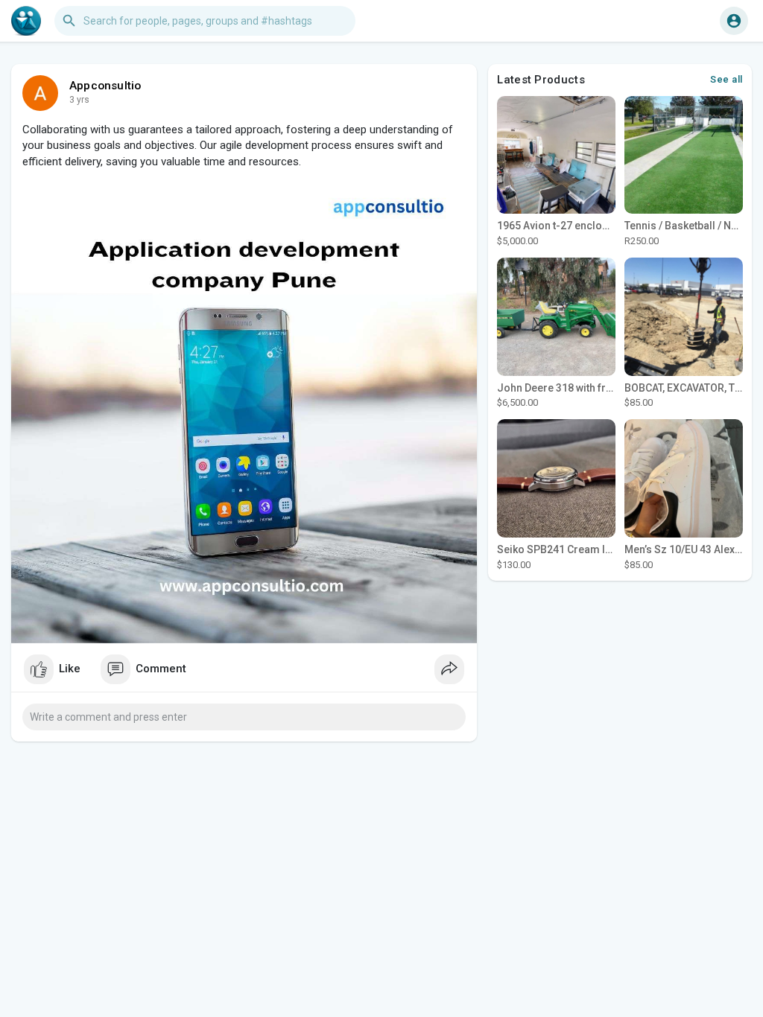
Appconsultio (105, 85)
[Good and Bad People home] (26, 21)
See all (726, 79)
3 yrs (79, 100)
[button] (734, 21)
